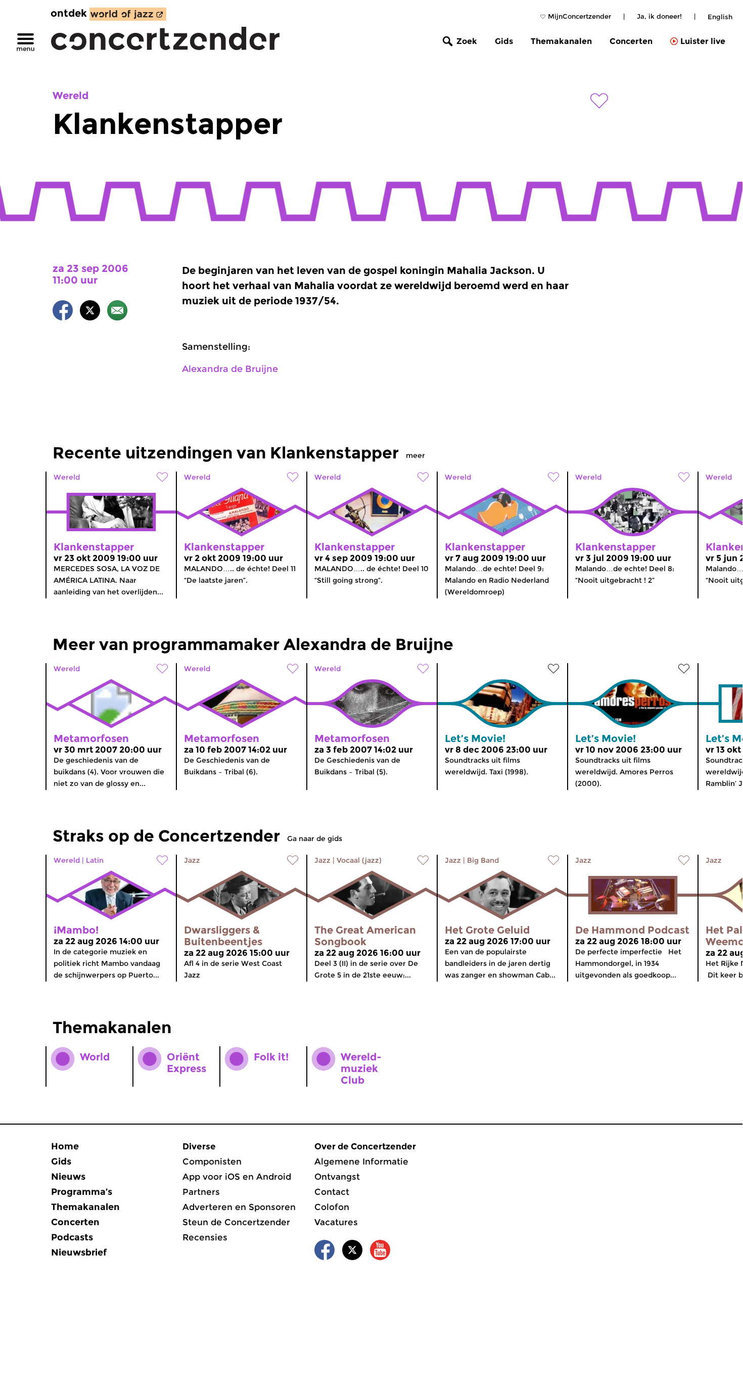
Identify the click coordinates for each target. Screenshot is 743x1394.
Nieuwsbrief (79, 1252)
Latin (95, 860)
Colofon (331, 1207)
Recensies (204, 1237)
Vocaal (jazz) (359, 860)
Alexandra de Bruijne (230, 369)
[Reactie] (117, 312)
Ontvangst (337, 1177)
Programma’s (81, 1191)
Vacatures (336, 1222)
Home (65, 1146)
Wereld (70, 95)
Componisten (212, 1161)
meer (415, 455)
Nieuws (68, 1176)
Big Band (483, 860)
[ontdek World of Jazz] (127, 14)
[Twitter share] (90, 312)
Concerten (631, 41)
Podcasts (72, 1237)
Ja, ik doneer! (659, 16)
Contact (331, 1192)
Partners (201, 1192)
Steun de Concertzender (236, 1222)
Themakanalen (561, 41)
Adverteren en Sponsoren (239, 1207)
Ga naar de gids (314, 838)
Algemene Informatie (361, 1161)
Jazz (192, 860)
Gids (504, 41)
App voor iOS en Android (236, 1177)
